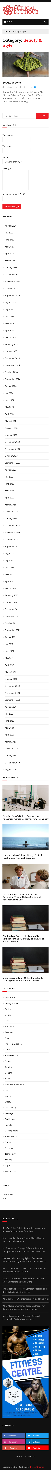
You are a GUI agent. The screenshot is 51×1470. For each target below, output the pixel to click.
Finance (8, 1038)
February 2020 (11, 748)
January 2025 (11, 351)
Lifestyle (9, 1102)
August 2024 (10, 386)
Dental (8, 1015)
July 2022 (9, 560)
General (8, 1073)
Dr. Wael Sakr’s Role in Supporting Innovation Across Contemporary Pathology (25, 817)
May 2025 (9, 323)
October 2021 (11, 623)
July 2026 (9, 232)
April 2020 (9, 734)
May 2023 (9, 490)
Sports (8, 1142)
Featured (9, 1032)
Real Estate (10, 1119)
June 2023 (9, 483)
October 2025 (11, 288)
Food (7, 1050)
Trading (8, 1160)
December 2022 (12, 525)
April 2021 (9, 665)
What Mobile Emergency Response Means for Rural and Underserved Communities (23, 1307)
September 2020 (12, 700)
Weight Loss (10, 1171)
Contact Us (7, 1194)
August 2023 (10, 470)
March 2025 (10, 337)
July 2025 (9, 309)
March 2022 (10, 588)
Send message (12, 206)
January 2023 (11, 518)
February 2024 (11, 428)
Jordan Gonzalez (28, 87)
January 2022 (11, 602)
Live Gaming (10, 1108)
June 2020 (9, 720)
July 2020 (9, 713)
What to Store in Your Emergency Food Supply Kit (25, 1299)
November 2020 (12, 693)
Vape (7, 1165)
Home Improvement (14, 1084)
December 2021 (12, 609)
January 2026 (11, 267)
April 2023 (9, 497)
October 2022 (11, 539)
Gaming (8, 1067)
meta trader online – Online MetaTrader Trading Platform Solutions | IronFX (23, 979)
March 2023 (10, 504)
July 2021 (9, 644)
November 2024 (12, 365)
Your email (7, 146)
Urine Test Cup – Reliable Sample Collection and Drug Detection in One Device (24, 1290)
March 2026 (10, 260)
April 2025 (9, 330)
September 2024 (12, 379)
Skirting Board (11, 1131)
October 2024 (11, 372)
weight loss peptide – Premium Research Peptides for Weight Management (21, 1318)
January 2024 (11, 435)
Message (6, 168)
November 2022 (12, 532)
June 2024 (9, 400)
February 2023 (11, 511)
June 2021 (9, 651)
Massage (9, 1113)
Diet (7, 1021)
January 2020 (11, 755)
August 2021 (10, 637)
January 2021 (11, 679)
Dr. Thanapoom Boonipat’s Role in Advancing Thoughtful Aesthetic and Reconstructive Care (21, 897)
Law (7, 1090)
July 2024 (9, 393)
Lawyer (8, 1096)
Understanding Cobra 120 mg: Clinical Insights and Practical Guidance (22, 856)
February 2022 (11, 595)
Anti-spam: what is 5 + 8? (13, 194)
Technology (10, 1154)
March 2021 (10, 672)
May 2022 (9, 574)
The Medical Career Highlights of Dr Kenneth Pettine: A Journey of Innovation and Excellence (23, 939)
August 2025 (10, 302)
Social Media (11, 1136)
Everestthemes (37, 1467)
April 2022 (9, 581)
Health (8, 1079)
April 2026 (9, 253)
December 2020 (12, 686)
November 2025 (12, 281)
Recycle (8, 1125)
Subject (11, 160)
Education (9, 1026)
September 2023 (12, 463)
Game (8, 1061)
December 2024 (12, 358)
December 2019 (12, 762)
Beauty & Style (11, 82)
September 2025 (12, 295)
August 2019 (10, 769)
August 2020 (10, 707)
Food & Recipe (11, 1055)
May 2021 (9, 658)
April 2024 (9, 414)
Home (5, 1198)
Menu (9, 22)
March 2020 (10, 741)
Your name (7, 135)
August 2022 (10, 553)
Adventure (10, 998)
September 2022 (12, 546)
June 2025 (9, 316)
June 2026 (9, 239)
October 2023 (11, 455)
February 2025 (11, 344)
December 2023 (12, 442)
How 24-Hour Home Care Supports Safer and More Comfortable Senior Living (23, 1280)
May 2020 (9, 727)
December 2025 (12, 274)
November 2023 (12, 449)
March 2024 (10, 421)
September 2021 (12, 630)
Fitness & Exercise (13, 1044)
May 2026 (9, 246)
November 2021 (12, 616)
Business (9, 1009)
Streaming (10, 1148)
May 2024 (9, 407)
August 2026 (10, 225)
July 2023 (9, 476)
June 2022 (9, 567)
